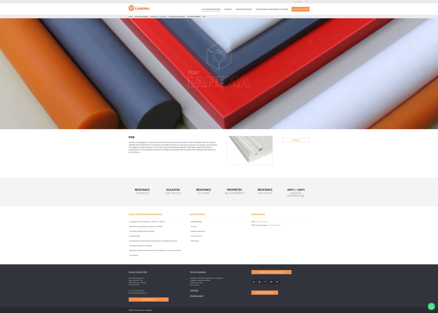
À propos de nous (244, 9)
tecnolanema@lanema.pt (139, 293)
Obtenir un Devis (300, 9)
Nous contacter (148, 299)
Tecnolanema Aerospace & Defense (272, 9)
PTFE (204, 16)
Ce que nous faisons (211, 9)
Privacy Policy (194, 285)
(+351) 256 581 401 (137, 291)
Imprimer (295, 140)
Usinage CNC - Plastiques (158, 16)
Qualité (228, 9)
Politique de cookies (196, 283)
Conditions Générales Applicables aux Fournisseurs (206, 278)
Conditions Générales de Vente (200, 280)
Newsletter (298, 2)
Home (130, 16)
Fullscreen (148, 310)
